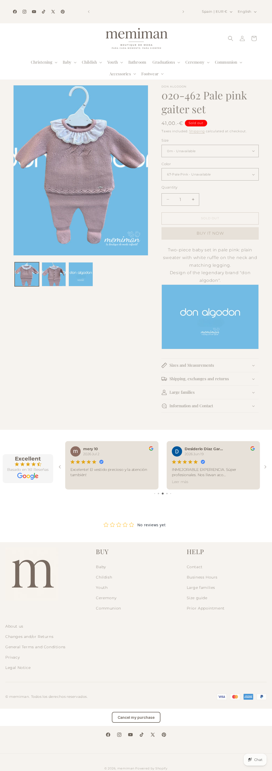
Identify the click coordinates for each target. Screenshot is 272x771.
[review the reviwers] (151, 449)
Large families (201, 587)
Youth (102, 587)
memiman (125, 768)
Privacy (12, 657)
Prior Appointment (206, 608)
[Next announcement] (183, 12)
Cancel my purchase (136, 717)
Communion (108, 608)
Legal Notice (18, 667)
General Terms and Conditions (35, 647)
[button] (44, 62)
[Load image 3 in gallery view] (81, 274)
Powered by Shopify (151, 768)
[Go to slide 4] (167, 493)
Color (166, 164)
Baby (101, 566)
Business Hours (202, 577)
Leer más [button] (180, 481)
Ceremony (106, 597)
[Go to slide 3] (163, 493)
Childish (104, 577)
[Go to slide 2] (158, 493)
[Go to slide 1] (154, 493)
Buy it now (210, 233)
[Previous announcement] (89, 12)
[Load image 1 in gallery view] (27, 274)
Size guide (197, 597)
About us (14, 626)
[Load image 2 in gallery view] (54, 274)
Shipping (197, 131)
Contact (195, 566)
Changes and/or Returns (29, 636)
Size (165, 140)
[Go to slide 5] (170, 493)
